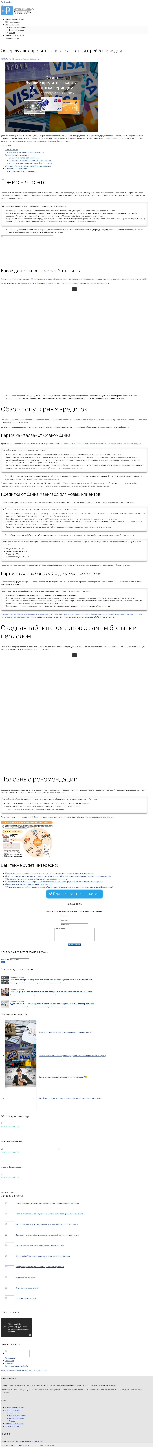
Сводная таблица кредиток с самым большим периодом (28, 166)
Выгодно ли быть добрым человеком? (52, 879)
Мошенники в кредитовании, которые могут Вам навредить (79, 882)
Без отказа (9, 1361)
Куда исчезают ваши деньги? (27, 1288)
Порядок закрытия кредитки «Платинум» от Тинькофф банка (40, 1267)
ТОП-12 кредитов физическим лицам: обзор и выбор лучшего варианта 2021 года (51, 992)
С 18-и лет (9, 1363)
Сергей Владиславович (16, 59)
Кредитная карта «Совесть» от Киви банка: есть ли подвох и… (37, 1159)
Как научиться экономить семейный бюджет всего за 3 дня (40, 1246)
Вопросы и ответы (16, 30)
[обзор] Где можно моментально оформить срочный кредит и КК (85, 876)
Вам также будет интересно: (22, 171)
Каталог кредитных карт (14, 19)
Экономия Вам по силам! (25, 1277)
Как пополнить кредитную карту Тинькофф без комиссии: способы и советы (47, 1224)
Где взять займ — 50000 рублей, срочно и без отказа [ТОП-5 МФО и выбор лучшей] (52, 1004)
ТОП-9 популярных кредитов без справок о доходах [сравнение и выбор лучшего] (51, 979)
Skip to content (6, 2)
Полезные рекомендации (16, 169)
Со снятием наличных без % (16, 1366)
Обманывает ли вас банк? (26, 1298)
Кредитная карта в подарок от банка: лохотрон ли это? (72, 874)
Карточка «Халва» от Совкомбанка (24, 158)
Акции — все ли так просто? (40, 884)
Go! (3, 962)
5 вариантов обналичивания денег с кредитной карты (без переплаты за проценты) (49, 1214)
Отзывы (12, 33)
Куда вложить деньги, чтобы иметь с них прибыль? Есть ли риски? (86, 887)
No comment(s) (27, 59)
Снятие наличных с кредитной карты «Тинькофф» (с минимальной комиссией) (47, 1203)
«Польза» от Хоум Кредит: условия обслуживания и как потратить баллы (44, 1184)
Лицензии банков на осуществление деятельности (22, 1441)
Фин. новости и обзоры (14, 35)
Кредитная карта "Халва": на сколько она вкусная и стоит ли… (38, 1133)
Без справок (10, 1358)
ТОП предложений (12, 22)
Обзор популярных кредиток (17, 155)
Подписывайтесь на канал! (76, 894)
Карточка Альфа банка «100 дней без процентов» (30, 163)
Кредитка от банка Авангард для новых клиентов (30, 161)
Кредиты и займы (12, 38)
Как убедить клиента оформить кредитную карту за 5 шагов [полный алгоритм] (47, 1235)
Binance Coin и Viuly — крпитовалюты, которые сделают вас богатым (43, 1256)
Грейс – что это (11, 150)
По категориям (36, 59)
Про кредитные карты (18, 27)
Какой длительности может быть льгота (26, 153)
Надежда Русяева (10, 1193)
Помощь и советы (12, 25)
